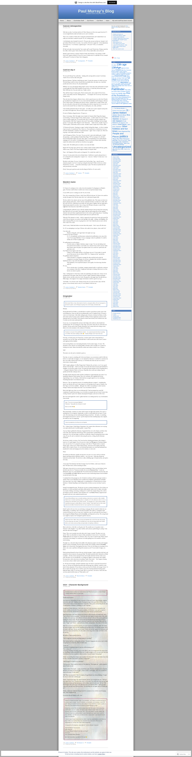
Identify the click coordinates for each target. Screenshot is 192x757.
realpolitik (120, 93)
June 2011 (115, 285)
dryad (113, 76)
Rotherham (124, 97)
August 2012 (116, 265)
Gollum (123, 78)
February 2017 (116, 197)
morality (119, 85)
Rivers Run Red (118, 139)
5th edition (114, 65)
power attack (117, 91)
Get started (112, 2)
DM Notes (122, 116)
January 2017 (116, 198)
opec (117, 86)
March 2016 (116, 210)
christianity (122, 73)
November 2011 (117, 278)
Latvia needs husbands (118, 36)
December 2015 (117, 212)
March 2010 (116, 306)
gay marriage (118, 78)
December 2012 (117, 260)
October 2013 (116, 249)
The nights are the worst (118, 43)
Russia (129, 97)
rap (117, 93)
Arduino (118, 70)
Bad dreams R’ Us (117, 42)
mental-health (126, 84)
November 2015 (117, 214)
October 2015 (116, 215)
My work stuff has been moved (122, 20)
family (113, 78)
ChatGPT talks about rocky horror (121, 38)
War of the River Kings (118, 149)
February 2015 (116, 226)
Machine (124, 83)
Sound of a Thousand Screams (120, 142)
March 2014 (116, 242)
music (123, 85)
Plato (126, 89)
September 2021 (117, 176)
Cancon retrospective (72, 26)
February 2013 (116, 257)
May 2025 (115, 164)
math (122, 84)
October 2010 (116, 296)
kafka (126, 81)
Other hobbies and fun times (120, 128)
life (128, 81)
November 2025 (117, 161)
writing (130, 103)
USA (127, 102)
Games (79, 173)
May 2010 (115, 303)
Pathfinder (118, 89)
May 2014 (115, 239)
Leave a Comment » (70, 60)
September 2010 (117, 298)
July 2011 (115, 284)
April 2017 (115, 194)
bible (122, 70)
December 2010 (117, 293)
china (117, 73)
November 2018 (117, 183)
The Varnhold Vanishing (118, 144)
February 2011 (116, 291)
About (69, 20)
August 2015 (116, 218)
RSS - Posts (117, 58)
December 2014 (117, 229)
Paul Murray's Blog (96, 11)
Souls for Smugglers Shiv (121, 141)
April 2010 (115, 305)
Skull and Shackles (122, 140)
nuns (129, 85)
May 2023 (115, 172)
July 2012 (115, 267)
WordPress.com (116, 318)
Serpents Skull (115, 99)
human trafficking (124, 79)
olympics (114, 86)
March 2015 (116, 225)
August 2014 (116, 235)
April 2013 (115, 256)
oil (130, 85)
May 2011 (115, 286)
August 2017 (116, 190)
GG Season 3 (124, 119)
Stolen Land (126, 143)
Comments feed (117, 317)
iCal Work (100, 20)
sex (120, 99)
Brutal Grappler (115, 71)
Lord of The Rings (116, 83)
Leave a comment (69, 575)
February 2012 (116, 274)
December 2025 (117, 159)
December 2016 (117, 200)
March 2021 (116, 178)
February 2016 (116, 211)
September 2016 (117, 203)
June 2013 (115, 253)
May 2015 (115, 222)
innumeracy (114, 81)
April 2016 (115, 208)
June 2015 (115, 221)
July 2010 (115, 300)
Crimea (113, 74)
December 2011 (117, 277)
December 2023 (117, 169)
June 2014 (115, 238)
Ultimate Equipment (121, 102)
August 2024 (116, 166)
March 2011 (116, 289)
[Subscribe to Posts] (113, 58)
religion (124, 93)
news (126, 85)
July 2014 (115, 236)
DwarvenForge (120, 76)
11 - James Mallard (121, 111)
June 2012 (115, 268)
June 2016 (115, 205)
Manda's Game (81, 287)
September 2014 (117, 233)
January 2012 (116, 275)
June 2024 (115, 168)
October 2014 (116, 232)
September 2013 (117, 250)
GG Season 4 (80, 742)
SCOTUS (126, 98)
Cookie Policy (101, 754)
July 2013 (115, 251)
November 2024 (117, 165)
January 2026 (116, 158)
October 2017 (116, 189)
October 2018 (116, 184)
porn (113, 91)
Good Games (122, 124)
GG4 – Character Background (75, 585)
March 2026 (116, 157)
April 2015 (115, 224)
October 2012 (116, 263)
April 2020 (115, 179)
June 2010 (115, 302)
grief (126, 78)
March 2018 (116, 187)
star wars (129, 99)
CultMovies (118, 74)
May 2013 (115, 254)
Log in (114, 314)
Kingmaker (67, 296)
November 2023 (117, 171)
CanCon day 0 (69, 70)
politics (129, 89)
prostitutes (123, 91)
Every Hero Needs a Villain (119, 35)
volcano (113, 103)
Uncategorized (81, 60)
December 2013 (117, 246)
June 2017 (115, 191)
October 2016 (116, 201)
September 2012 (117, 264)
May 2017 (115, 193)
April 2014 (115, 240)
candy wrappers (123, 71)
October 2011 (116, 279)
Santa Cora (114, 98)
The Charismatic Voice (117, 100)
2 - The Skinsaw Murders (119, 108)
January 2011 (116, 292)
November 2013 (117, 247)
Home (62, 20)
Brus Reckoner (127, 70)
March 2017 (116, 196)
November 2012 (117, 261)
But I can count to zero (118, 48)
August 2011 (116, 282)
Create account (116, 313)
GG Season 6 (122, 122)
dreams (128, 74)
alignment (123, 68)
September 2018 (117, 186)
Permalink (90, 60)
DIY (125, 74)
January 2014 (116, 245)
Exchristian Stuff (79, 20)
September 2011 (117, 281)
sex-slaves (123, 99)
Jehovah (122, 81)
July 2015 (115, 219)
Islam (107, 20)
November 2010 (117, 295)
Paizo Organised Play (124, 131)
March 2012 (116, 272)
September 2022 (117, 173)
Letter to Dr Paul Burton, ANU (120, 45)
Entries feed (116, 316)
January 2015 (116, 228)
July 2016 (115, 204)
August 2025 (116, 162)
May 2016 (115, 207)
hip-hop (118, 79)
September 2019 (117, 180)
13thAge (116, 67)
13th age (121, 64)
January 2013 (116, 258)
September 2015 (117, 217)
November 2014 (117, 231)
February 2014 (116, 243)
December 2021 (117, 175)
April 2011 (115, 288)
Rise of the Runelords (121, 94)
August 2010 (116, 299)
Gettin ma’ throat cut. (118, 34)
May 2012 (115, 270)
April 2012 (115, 271)
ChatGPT (114, 73)
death (122, 74)
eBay (128, 76)
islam (119, 81)
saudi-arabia (120, 98)
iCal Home (90, 20)
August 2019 (116, 182)
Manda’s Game (69, 182)
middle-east (114, 85)
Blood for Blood (80, 575)
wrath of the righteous (122, 103)
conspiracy (128, 73)
